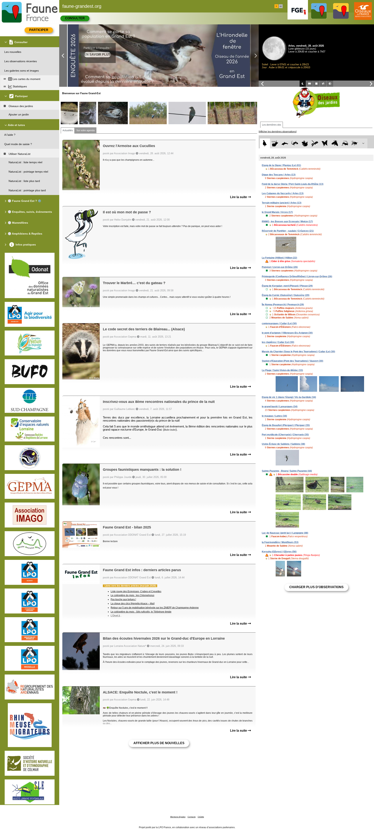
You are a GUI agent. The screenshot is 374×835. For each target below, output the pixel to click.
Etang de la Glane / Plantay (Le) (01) (281, 165)
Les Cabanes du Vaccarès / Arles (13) (282, 193)
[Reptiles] (295, 143)
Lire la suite (239, 197)
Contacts (192, 817)
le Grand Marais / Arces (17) (277, 212)
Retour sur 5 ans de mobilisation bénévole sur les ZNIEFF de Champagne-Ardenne (155, 607)
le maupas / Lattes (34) (274, 416)
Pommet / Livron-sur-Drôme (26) (280, 267)
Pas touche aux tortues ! (123, 599)
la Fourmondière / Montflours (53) (280, 542)
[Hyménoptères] (355, 143)
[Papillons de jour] (325, 143)
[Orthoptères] (345, 143)
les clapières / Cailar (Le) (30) (278, 342)
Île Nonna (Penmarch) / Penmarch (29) (283, 304)
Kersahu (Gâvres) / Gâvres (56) (279, 551)
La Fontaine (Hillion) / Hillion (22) (279, 257)
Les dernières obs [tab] (271, 124)
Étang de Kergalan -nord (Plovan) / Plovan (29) (287, 286)
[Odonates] (315, 143)
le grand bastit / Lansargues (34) (279, 406)
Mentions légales (177, 817)
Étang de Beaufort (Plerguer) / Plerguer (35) (286, 425)
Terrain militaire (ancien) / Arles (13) (281, 202)
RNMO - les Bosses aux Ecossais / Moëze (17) (287, 221)
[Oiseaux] (265, 143)
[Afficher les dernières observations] (277, 131)
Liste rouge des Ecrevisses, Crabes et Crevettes (136, 591)
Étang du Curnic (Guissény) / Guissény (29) (285, 295)
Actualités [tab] (68, 130)
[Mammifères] (275, 143)
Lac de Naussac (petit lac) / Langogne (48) (285, 533)
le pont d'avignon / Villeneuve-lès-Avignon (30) (287, 333)
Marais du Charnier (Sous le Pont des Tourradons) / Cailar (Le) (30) (298, 351)
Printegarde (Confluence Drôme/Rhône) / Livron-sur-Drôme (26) (297, 276)
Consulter (75, 18)
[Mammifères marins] (285, 143)
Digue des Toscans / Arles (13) (278, 174)
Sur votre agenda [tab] (85, 130)
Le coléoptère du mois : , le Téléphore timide (141, 611)
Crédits (201, 817)
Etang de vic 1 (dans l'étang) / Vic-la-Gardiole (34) (289, 397)
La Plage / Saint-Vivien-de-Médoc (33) (282, 370)
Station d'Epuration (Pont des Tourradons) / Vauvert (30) (292, 361)
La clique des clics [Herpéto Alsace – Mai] (132, 603)
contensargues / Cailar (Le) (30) (279, 323)
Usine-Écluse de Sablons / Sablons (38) (283, 444)
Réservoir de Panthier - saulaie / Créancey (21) (288, 231)
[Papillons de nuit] (335, 143)
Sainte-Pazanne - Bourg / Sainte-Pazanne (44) (287, 471)
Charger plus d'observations (316, 587)
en (281, 6)
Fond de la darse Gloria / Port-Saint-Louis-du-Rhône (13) (292, 184)
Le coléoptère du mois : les (132, 595)
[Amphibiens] (305, 143)
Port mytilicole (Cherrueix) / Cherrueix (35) (285, 434)
